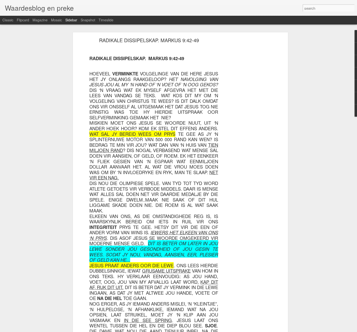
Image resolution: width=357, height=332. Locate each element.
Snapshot (88, 19)
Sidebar (71, 19)
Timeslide (106, 19)
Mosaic (56, 19)
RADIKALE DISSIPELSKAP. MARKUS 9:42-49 (149, 40)
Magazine (40, 19)
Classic (7, 19)
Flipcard (23, 19)
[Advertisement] (245, 115)
